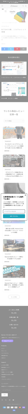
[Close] (25, 195)
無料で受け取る (14, 216)
